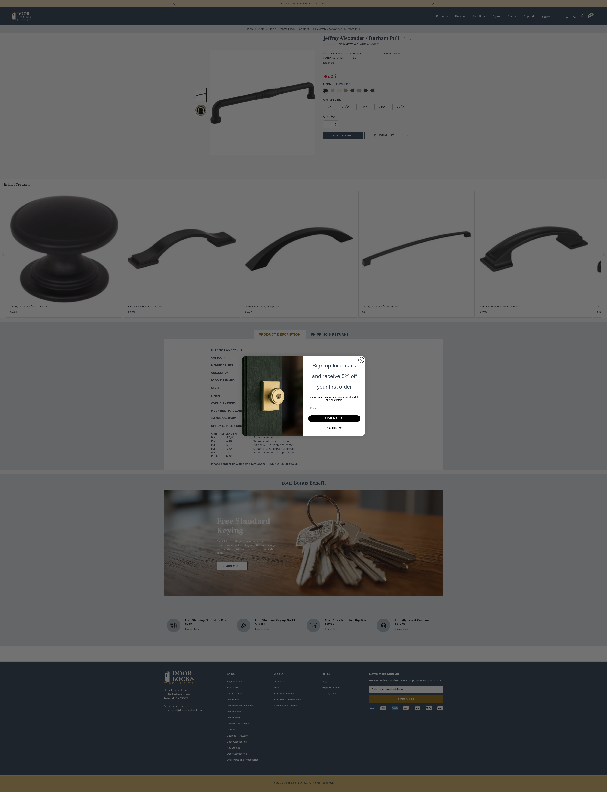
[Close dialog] (361, 360)
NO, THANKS (334, 428)
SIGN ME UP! (334, 418)
